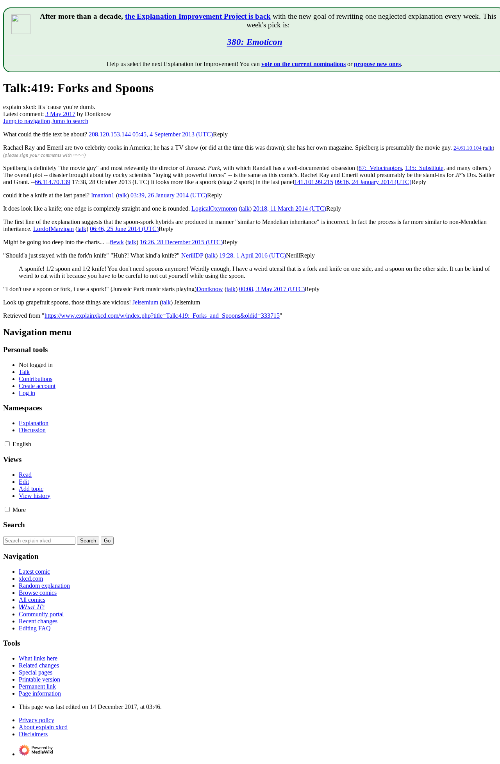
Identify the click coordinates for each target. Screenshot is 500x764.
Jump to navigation (26, 121)
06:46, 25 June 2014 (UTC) (124, 228)
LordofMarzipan (53, 228)
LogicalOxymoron (214, 208)
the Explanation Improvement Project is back (198, 16)
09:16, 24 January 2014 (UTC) (373, 182)
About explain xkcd (43, 727)
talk (488, 148)
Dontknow (209, 289)
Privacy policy (36, 720)
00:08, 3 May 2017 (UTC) (272, 289)
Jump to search (70, 121)
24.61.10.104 (468, 148)
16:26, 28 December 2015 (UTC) (181, 242)
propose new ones (377, 64)
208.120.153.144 (110, 134)
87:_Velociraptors (380, 168)
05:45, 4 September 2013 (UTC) (172, 134)
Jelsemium (145, 302)
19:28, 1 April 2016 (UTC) (252, 255)
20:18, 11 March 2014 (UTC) (289, 208)
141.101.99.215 (313, 182)
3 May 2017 (60, 114)
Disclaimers (33, 734)
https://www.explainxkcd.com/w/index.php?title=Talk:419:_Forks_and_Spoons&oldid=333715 (162, 315)
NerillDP (192, 255)
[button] (220, 134)
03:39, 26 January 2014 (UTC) (168, 195)
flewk (117, 242)
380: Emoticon (254, 42)
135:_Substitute (424, 168)
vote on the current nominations (303, 64)
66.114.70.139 (52, 182)
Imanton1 (102, 195)
